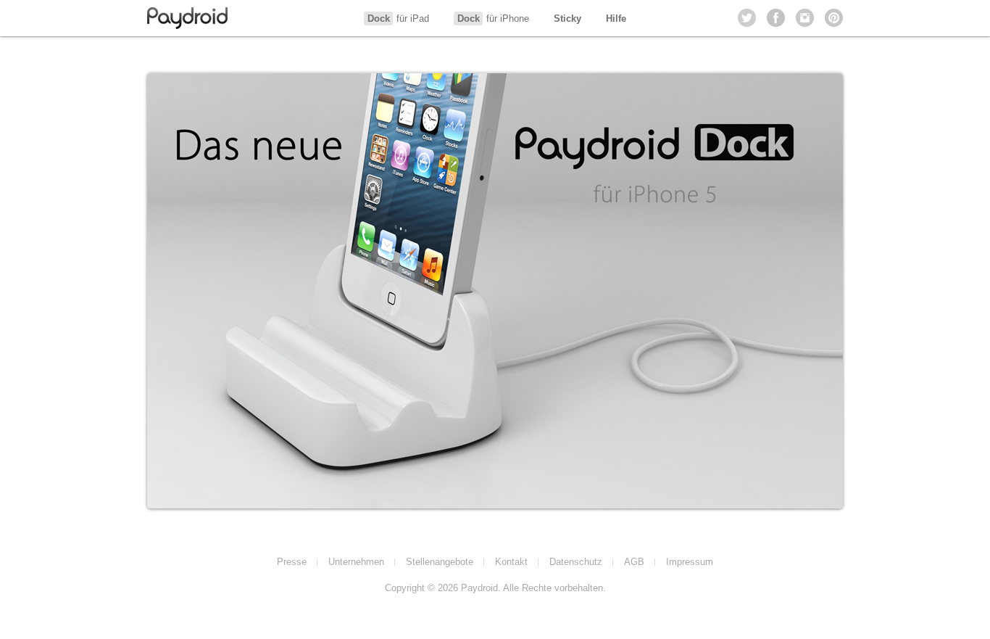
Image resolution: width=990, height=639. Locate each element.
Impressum (689, 561)
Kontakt (511, 561)
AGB (634, 561)
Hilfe (616, 18)
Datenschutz (575, 561)
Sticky (567, 18)
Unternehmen (356, 561)
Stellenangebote (439, 561)
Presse (292, 561)
